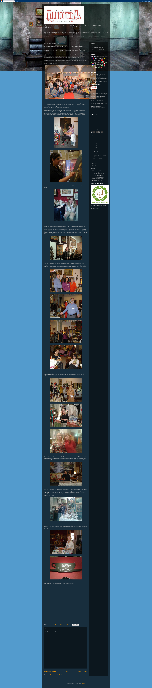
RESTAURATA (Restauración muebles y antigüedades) (98, 171)
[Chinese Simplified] (101, 68)
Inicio (67, 671)
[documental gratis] (97, 60)
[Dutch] (93, 64)
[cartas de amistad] (99, 58)
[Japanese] (105, 66)
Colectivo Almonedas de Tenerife (99, 90)
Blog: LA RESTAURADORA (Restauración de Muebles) (98, 177)
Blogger (83, 683)
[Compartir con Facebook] (77, 625)
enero (95, 154)
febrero (95, 151)
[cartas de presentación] (96, 62)
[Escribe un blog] (74, 625)
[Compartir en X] (75, 625)
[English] (92, 56)
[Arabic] (99, 68)
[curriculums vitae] (100, 56)
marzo (95, 150)
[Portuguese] (102, 66)
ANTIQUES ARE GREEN (97, 180)
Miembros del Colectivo (97, 51)
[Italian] (103, 62)
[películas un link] (99, 64)
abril (95, 148)
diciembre (96, 143)
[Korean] (96, 68)
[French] (93, 58)
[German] (104, 58)
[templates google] (96, 66)
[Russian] (104, 64)
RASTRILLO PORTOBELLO (98, 175)
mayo (95, 145)
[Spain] (102, 60)
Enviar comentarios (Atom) (56, 674)
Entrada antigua (82, 671)
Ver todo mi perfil (94, 111)
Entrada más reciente (50, 671)
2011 (93, 165)
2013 (93, 142)
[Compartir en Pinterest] (78, 625)
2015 (93, 138)
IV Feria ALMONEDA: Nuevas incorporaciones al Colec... (99, 156)
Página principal (95, 45)
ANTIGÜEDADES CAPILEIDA (98, 173)
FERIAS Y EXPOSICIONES (98, 49)
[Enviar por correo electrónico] (72, 625)
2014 (93, 140)
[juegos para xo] (106, 62)
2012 (93, 163)
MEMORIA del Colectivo (97, 47)
